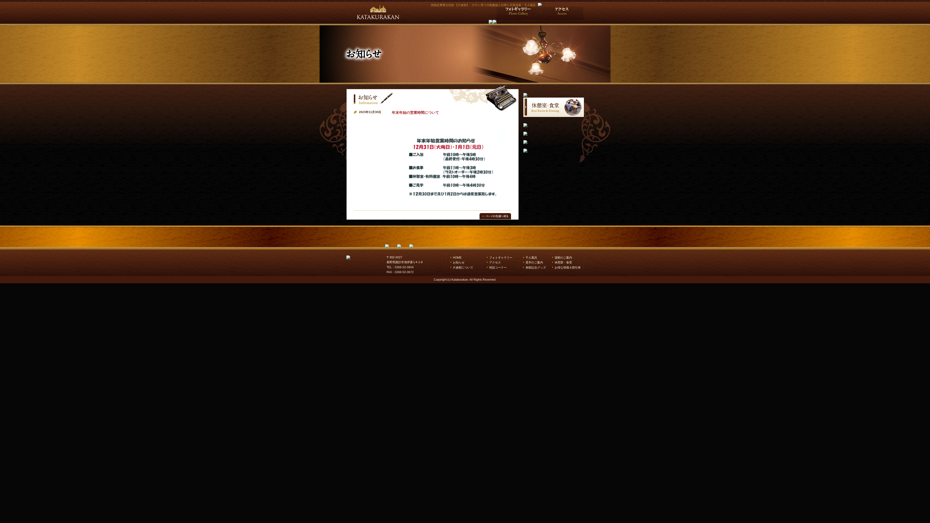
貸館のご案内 (563, 257)
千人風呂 (531, 257)
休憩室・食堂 (563, 262)
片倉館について (463, 267)
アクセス (495, 262)
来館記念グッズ (536, 267)
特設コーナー (498, 267)
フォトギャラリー (500, 257)
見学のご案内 (534, 262)
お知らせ (459, 262)
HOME (457, 257)
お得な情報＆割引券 (568, 267)
